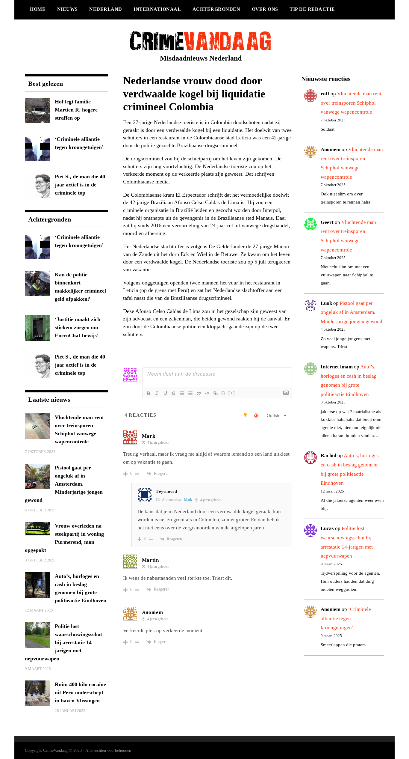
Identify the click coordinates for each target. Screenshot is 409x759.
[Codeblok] (207, 393)
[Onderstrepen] (165, 393)
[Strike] (173, 393)
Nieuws (67, 9)
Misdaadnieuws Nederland (201, 58)
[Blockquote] (199, 393)
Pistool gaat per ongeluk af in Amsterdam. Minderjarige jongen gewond (351, 312)
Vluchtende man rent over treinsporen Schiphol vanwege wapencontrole (351, 103)
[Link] (215, 393)
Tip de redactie (312, 9)
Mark (188, 500)
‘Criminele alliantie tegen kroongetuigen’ (346, 618)
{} (223, 393)
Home (38, 9)
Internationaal (157, 9)
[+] (231, 393)
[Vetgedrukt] (148, 393)
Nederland (105, 9)
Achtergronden (216, 9)
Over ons (265, 9)
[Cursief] (157, 393)
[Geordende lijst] (182, 393)
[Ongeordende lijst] (190, 393)
